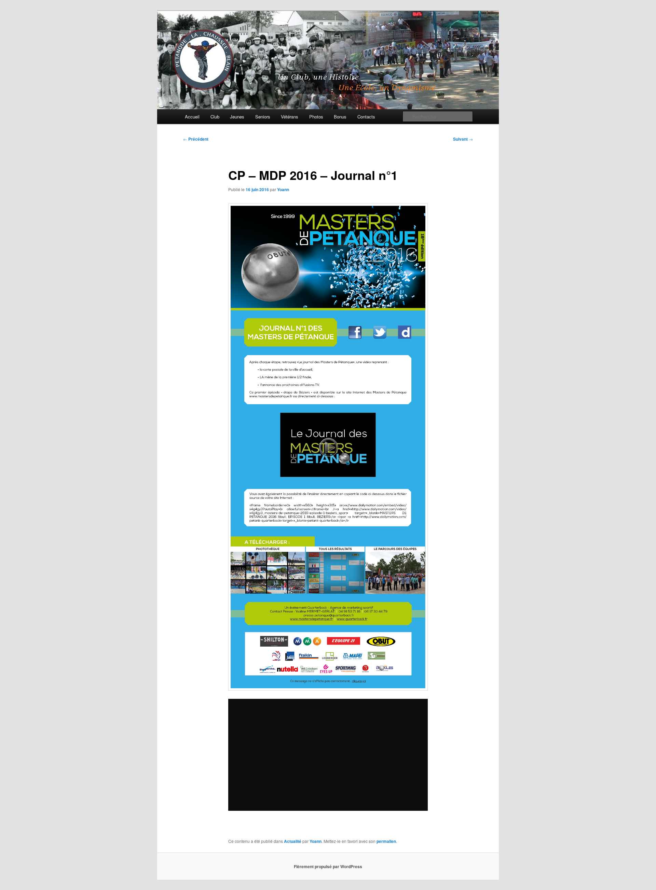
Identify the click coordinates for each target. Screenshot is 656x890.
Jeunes (237, 116)
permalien (386, 841)
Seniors (262, 116)
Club (214, 116)
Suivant (463, 139)
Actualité (292, 841)
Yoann (283, 189)
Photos (316, 116)
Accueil (192, 116)
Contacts (366, 116)
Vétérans (289, 116)
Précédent (195, 139)
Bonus (340, 116)
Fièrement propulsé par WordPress (328, 866)
